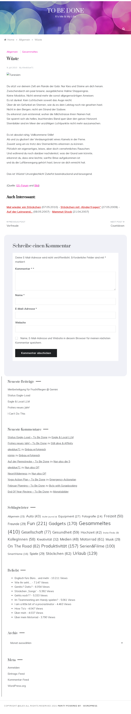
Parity (62, 706)
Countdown (117, 225)
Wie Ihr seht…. (22, 582)
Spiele (37, 554)
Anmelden (14, 667)
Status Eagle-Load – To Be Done (27, 437)
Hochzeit (91, 532)
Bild (36, 185)
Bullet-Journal (49, 516)
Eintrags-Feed (16, 673)
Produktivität (59, 546)
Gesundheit (65, 532)
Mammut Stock (62, 211)
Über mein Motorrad (26, 617)
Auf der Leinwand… (20, 211)
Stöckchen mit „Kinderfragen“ (81, 207)
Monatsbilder (61, 491)
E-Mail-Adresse (26, 308)
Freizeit (113, 516)
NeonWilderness (17, 473)
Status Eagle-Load (19, 395)
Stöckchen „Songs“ (25, 591)
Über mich (20, 612)
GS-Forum (22, 185)
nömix (11, 455)
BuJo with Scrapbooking (63, 485)
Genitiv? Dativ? (23, 586)
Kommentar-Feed (18, 679)
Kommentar (23, 268)
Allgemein (12, 51)
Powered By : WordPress (81, 706)
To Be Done (65, 11)
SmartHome (18, 554)
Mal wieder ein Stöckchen (24, 207)
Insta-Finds (111, 532)
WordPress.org (17, 685)
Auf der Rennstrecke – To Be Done (28, 461)
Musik (113, 539)
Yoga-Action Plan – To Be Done (26, 479)
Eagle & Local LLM (19, 401)
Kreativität (48, 539)
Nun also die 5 (61, 461)
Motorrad (92, 539)
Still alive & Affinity (62, 443)
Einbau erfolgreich (35, 449)
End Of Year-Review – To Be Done (28, 491)
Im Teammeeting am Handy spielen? (36, 599)
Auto (33, 516)
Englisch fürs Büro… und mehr (31, 578)
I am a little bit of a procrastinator (34, 604)
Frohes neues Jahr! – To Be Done (27, 443)
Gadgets (63, 523)
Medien (69, 539)
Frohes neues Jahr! (19, 407)
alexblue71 (27, 67)
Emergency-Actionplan (62, 479)
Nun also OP (32, 467)
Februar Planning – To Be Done (26, 485)
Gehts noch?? (22, 595)
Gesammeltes (30, 51)
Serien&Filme (97, 546)
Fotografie (92, 516)
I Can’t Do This (16, 413)
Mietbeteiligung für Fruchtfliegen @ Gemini (33, 389)
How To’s (20, 608)
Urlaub (85, 553)
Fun (37, 523)
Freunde (17, 524)
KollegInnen (21, 539)
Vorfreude (13, 225)
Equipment (69, 516)
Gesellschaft (36, 532)
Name (20, 295)
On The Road (24, 546)
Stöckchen (58, 553)
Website (20, 322)
